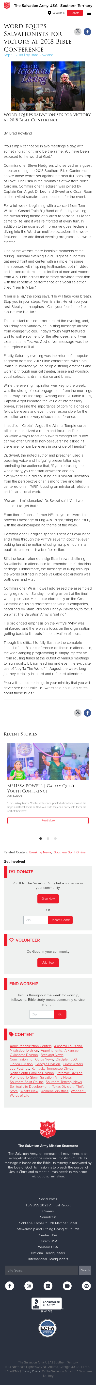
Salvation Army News (56, 1077)
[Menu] (88, 13)
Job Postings (19, 1068)
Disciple (62, 1059)
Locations (58, 12)
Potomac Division (69, 1073)
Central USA (48, 1235)
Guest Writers (73, 1064)
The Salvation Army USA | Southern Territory (53, 5)
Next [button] (16, 787)
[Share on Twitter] (77, 31)
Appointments (51, 1050)
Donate (75, 13)
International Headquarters (48, 1259)
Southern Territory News (64, 1082)
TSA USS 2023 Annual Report (48, 1205)
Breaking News (40, 852)
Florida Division (21, 1064)
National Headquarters (48, 1253)
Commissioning (21, 1059)
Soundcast (48, 1217)
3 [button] (55, 838)
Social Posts (48, 1199)
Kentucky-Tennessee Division (54, 1068)
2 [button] (48, 838)
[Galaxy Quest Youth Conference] (48, 761)
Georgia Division (47, 1064)
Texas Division (62, 1087)
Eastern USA (48, 1241)
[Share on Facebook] (87, 31)
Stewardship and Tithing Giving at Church (48, 1229)
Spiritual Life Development (29, 1087)
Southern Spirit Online (70, 852)
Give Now (48, 899)
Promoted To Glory (23, 1077)
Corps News (44, 1059)
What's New (29, 1091)
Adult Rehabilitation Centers (30, 1046)
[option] (48, 784)
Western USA (48, 1247)
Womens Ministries (54, 1091)
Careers (48, 1211)
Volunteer (48, 963)
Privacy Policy (31, 1371)
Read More (48, 820)
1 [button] (40, 838)
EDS (73, 1059)
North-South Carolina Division (32, 1073)
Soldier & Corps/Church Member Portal (48, 1223)
